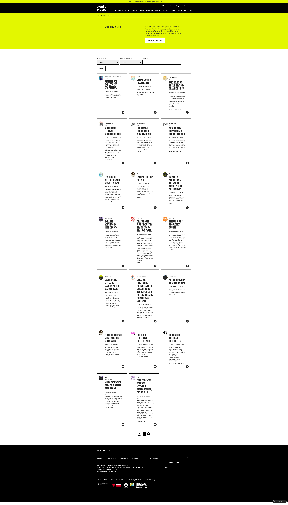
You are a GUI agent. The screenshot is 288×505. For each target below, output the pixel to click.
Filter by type (101, 58)
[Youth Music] (101, 8)
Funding (134, 10)
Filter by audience (126, 58)
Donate (172, 10)
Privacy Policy (150, 480)
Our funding (112, 458)
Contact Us (100, 458)
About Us (135, 458)
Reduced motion (168, 6)
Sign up (167, 468)
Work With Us (153, 458)
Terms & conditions (116, 480)
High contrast (181, 6)
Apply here (158, 1)
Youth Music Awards (153, 10)
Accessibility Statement (134, 480)
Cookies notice (102, 480)
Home (99, 15)
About (127, 10)
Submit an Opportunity (155, 40)
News (142, 10)
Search (189, 6)
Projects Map (124, 458)
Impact (165, 10)
